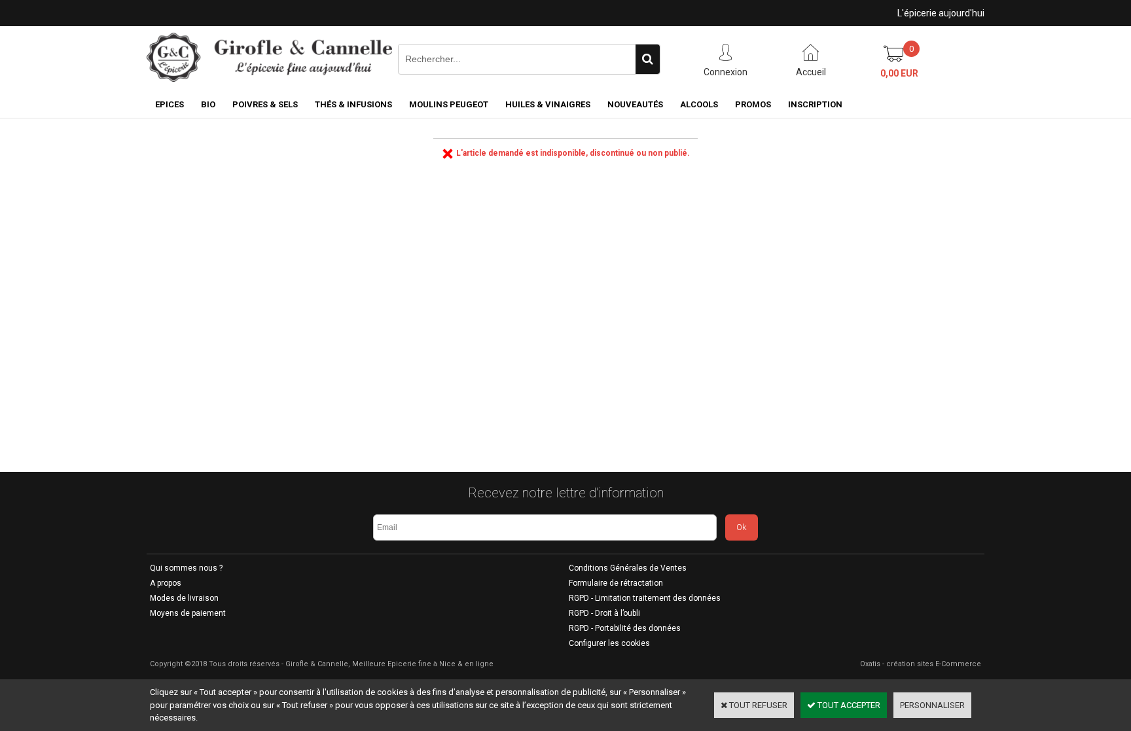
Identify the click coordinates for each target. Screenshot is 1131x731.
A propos (165, 583)
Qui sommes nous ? (186, 568)
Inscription (815, 104)
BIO (208, 104)
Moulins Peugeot (448, 104)
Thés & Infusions (353, 104)
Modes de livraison (184, 598)
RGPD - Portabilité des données (625, 628)
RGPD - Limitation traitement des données (645, 598)
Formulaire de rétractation (616, 583)
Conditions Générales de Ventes (628, 568)
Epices (169, 104)
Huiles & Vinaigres (547, 104)
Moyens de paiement (188, 613)
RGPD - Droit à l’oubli (604, 613)
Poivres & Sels (265, 104)
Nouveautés (635, 104)
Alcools (699, 104)
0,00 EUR (899, 73)
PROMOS (753, 104)
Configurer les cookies (609, 643)
